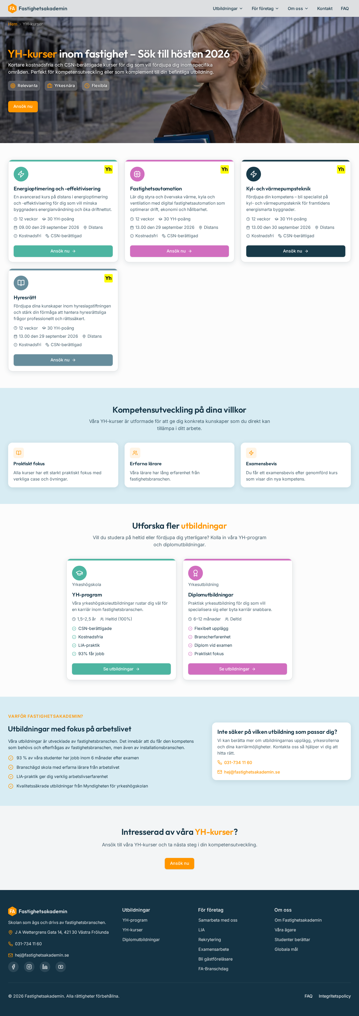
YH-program (134, 920)
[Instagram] (29, 967)
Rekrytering (209, 939)
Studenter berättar (292, 939)
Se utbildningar (121, 670)
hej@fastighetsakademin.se (252, 772)
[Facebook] (13, 967)
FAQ (345, 8)
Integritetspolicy (335, 996)
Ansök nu (23, 106)
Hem (12, 24)
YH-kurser (132, 929)
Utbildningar (225, 8)
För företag (263, 8)
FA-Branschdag (213, 968)
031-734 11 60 (238, 762)
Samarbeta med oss (217, 920)
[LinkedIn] (45, 967)
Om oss (295, 8)
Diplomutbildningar (141, 939)
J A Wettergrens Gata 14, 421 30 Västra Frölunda (62, 932)
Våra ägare (285, 929)
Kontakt (324, 8)
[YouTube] (60, 967)
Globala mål (286, 949)
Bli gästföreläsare (215, 959)
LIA (201, 929)
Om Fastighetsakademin (298, 920)
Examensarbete (213, 949)
